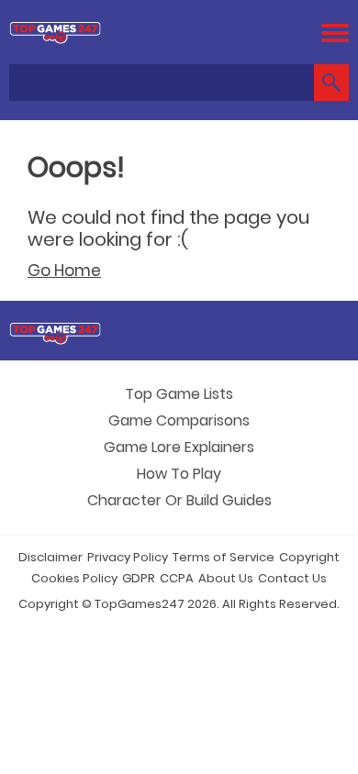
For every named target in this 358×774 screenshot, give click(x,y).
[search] (331, 82)
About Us (225, 578)
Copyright (309, 557)
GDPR (138, 578)
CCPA (177, 578)
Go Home (64, 271)
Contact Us (292, 578)
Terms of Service (223, 557)
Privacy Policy (127, 557)
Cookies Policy (74, 578)
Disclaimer (50, 557)
